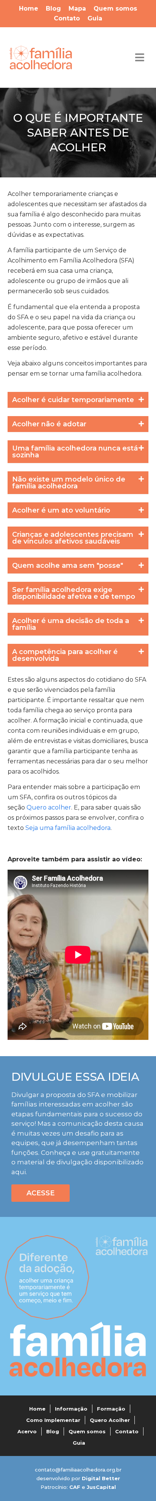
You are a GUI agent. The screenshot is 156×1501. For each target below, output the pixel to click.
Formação (111, 1409)
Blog (53, 8)
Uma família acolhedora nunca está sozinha (75, 451)
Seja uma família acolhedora (68, 827)
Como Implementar (53, 1420)
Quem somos (115, 8)
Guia (94, 18)
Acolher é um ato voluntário (61, 510)
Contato (67, 18)
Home (28, 8)
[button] (78, 400)
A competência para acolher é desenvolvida (65, 655)
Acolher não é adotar (49, 424)
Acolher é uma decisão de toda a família (70, 624)
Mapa (77, 8)
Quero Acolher (110, 1420)
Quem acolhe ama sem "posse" (67, 565)
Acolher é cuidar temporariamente (73, 400)
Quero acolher (49, 807)
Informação (71, 1409)
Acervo (27, 1431)
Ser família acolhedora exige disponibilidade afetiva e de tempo (73, 593)
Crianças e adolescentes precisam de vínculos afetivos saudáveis (72, 537)
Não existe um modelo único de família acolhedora (68, 482)
